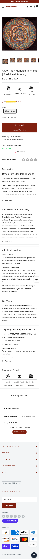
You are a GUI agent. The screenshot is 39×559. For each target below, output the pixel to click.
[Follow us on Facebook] (3, 516)
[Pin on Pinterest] (27, 159)
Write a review (19, 432)
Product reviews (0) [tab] (10, 416)
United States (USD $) (10, 483)
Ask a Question (20, 130)
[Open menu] (3, 7)
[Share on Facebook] (23, 159)
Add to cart (19, 125)
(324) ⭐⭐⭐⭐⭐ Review (11, 102)
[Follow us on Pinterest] (15, 516)
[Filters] (4, 422)
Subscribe (9, 505)
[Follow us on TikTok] (23, 516)
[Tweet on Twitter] (31, 159)
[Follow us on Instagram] (11, 516)
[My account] (31, 7)
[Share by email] (35, 159)
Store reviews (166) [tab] (28, 416)
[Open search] (27, 7)
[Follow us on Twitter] (7, 516)
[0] (35, 6)
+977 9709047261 (8, 148)
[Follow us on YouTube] (19, 516)
